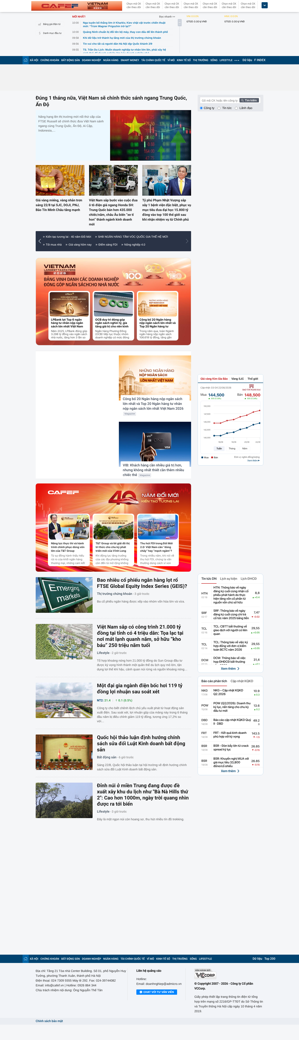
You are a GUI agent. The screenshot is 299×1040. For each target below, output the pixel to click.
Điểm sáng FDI (107, 244)
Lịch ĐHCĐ (249, 579)
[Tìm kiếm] (249, 100)
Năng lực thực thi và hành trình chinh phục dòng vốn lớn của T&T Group (67, 547)
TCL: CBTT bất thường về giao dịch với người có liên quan (230, 630)
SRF (204, 613)
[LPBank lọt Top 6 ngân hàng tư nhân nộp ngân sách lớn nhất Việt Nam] (69, 304)
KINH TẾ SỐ (184, 60)
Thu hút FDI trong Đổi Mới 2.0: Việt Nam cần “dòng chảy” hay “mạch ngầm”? (156, 547)
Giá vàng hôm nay (80, 244)
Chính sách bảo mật (49, 1021)
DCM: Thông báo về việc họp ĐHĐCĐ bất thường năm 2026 (229, 661)
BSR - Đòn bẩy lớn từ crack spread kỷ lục (231, 747)
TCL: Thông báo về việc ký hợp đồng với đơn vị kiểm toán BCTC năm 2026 (230, 646)
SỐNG (213, 60)
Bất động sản (106, 757)
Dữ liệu (247, 60)
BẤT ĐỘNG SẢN (70, 60)
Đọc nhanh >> (167, 16)
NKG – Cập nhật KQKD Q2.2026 (228, 692)
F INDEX (260, 60)
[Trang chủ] (26, 60)
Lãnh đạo (245, 108)
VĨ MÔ (171, 60)
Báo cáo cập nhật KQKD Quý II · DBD (232, 722)
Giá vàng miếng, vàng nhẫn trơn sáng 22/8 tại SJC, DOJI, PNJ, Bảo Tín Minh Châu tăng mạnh (59, 205)
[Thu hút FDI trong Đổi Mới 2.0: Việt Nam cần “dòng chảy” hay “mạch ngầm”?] (158, 527)
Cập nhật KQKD (241, 681)
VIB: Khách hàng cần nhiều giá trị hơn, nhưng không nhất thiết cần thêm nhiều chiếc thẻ (153, 470)
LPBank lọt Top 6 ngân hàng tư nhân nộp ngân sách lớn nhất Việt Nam (67, 323)
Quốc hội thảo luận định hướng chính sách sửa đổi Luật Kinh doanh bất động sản (141, 743)
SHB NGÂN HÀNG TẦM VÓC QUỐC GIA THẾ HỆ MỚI (133, 236)
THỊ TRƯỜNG (200, 60)
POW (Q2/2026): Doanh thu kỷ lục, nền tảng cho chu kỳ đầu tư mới (232, 707)
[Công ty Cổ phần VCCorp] (228, 973)
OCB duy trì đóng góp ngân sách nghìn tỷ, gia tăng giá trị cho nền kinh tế (111, 323)
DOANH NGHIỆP (91, 60)
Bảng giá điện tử (52, 24)
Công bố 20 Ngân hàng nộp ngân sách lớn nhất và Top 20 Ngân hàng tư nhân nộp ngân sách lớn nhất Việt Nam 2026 (157, 323)
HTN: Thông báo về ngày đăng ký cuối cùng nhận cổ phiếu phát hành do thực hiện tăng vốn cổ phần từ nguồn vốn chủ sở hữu (230, 595)
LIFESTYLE (226, 60)
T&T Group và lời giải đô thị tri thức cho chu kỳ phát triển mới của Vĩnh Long (113, 547)
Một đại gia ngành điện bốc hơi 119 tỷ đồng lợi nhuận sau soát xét (139, 689)
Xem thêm (228, 669)
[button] (41, 241)
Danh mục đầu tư (52, 33)
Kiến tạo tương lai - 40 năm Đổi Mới (68, 236)
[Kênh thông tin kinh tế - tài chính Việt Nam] (76, 6)
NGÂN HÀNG (111, 60)
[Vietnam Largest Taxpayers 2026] (59, 269)
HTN (204, 593)
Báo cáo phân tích (214, 681)
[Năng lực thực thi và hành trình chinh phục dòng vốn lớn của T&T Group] (69, 527)
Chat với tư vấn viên (158, 992)
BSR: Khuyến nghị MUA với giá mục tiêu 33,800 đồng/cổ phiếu (231, 762)
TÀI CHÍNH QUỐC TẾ (153, 60)
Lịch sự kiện (228, 579)
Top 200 (269, 959)
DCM (204, 660)
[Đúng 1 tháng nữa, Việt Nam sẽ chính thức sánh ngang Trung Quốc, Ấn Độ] (150, 135)
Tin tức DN (208, 579)
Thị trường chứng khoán (114, 594)
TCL (204, 629)
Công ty (209, 108)
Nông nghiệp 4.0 (134, 244)
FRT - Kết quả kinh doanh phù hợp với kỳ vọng (229, 734)
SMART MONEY (130, 60)
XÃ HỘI (34, 60)
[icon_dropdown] (265, 5)
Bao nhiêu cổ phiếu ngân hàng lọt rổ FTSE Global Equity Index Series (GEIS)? (142, 583)
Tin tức (227, 108)
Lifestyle (103, 653)
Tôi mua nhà (54, 244)
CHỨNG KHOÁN (49, 60)
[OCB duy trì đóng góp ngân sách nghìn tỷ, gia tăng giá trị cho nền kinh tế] (113, 304)
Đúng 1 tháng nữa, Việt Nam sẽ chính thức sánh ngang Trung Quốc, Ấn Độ (111, 101)
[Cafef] (63, 497)
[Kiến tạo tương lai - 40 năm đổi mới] (143, 497)
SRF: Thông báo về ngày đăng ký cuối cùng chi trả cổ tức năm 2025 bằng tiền (231, 614)
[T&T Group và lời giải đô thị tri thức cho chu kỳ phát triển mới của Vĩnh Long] (113, 527)
